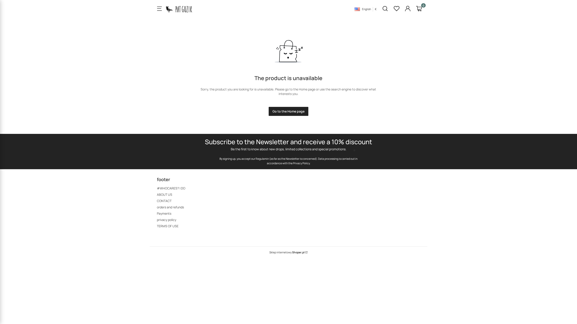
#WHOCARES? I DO (171, 188)
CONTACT (164, 201)
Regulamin (262, 159)
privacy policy (166, 220)
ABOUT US (164, 194)
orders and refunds (170, 207)
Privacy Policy (301, 163)
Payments (164, 213)
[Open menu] (159, 9)
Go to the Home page (288, 111)
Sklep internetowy (287, 252)
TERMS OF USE (168, 226)
